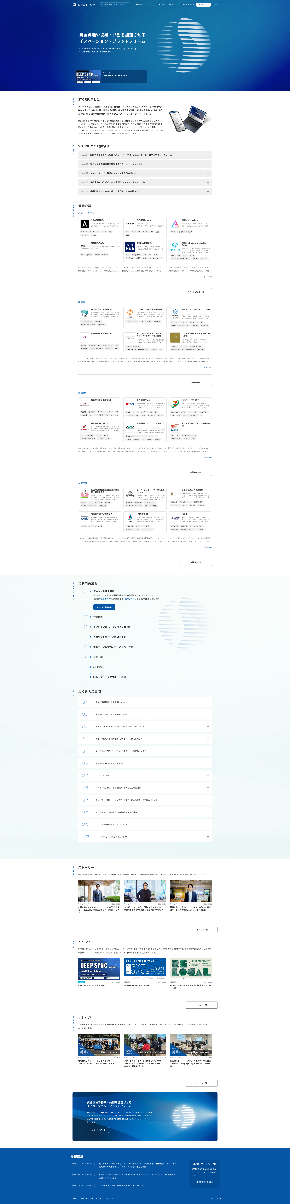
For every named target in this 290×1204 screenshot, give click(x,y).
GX (156, 412)
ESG (179, 256)
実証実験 (83, 345)
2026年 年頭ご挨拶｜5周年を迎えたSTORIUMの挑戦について (125, 1185)
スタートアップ (86, 212)
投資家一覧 (196, 382)
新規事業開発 (89, 435)
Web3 (128, 412)
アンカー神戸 (83, 541)
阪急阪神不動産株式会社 (101, 333)
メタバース (201, 349)
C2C (127, 235)
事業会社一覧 (196, 472)
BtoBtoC (84, 232)
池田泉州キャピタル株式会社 (174, 358)
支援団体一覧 (196, 562)
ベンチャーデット (86, 321)
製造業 (99, 435)
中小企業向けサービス (139, 255)
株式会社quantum (129, 451)
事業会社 (82, 393)
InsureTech (175, 412)
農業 (82, 255)
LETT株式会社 (143, 514)
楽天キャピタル (105, 361)
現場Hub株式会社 (144, 242)
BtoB (134, 232)
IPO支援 (200, 529)
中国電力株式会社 (85, 448)
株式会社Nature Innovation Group (194, 243)
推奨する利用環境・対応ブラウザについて (106, 763)
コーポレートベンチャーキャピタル (137, 349)
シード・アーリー (131, 321)
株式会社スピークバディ (154, 271)
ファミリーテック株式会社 (188, 271)
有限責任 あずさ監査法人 (101, 514)
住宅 (144, 258)
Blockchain (130, 415)
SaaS (155, 255)
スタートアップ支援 (96, 348)
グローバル (109, 348)
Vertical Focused (195, 346)
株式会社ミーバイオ (188, 267)
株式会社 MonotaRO (100, 423)
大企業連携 (194, 325)
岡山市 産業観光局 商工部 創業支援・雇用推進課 (105, 490)
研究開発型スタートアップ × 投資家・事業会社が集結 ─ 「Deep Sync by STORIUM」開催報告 (190, 1063)
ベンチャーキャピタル (133, 346)
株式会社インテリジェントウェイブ (151, 424)
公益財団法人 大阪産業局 (192, 489)
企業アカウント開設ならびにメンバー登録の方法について (113, 726)
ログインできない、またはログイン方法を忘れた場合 (111, 787)
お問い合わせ (131, 598)
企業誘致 (92, 345)
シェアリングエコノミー (190, 415)
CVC (116, 348)
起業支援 (83, 503)
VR (138, 412)
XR (137, 415)
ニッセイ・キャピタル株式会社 (150, 309)
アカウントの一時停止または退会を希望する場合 (109, 812)
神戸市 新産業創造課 (123, 541)
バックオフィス (153, 258)
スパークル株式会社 (85, 358)
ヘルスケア (84, 235)
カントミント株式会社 (112, 448)
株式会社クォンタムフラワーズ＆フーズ (108, 267)
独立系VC (157, 321)
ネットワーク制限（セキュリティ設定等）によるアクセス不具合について (119, 800)
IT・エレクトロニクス (189, 435)
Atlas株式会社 (97, 219)
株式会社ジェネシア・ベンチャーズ (196, 310)
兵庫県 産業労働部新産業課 (141, 538)
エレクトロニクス (189, 438)
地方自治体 (102, 506)
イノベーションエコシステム (180, 259)
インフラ (195, 259)
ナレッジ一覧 (201, 1083)
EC (152, 232)
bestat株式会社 (171, 271)
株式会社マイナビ (194, 448)
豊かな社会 (193, 322)
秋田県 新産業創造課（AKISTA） (101, 541)
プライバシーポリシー (86, 1198)
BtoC (104, 232)
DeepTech (96, 232)
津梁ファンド (191, 358)
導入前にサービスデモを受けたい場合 (105, 714)
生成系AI (157, 439)
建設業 (138, 258)
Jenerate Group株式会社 (163, 538)
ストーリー (152, 5)
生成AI (143, 415)
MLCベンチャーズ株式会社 (88, 361)
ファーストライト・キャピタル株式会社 (196, 334)
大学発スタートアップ (185, 232)
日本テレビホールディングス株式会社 (186, 451)
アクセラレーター (150, 503)
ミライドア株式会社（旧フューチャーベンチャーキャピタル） (135, 361)
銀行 (178, 415)
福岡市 (184, 514)
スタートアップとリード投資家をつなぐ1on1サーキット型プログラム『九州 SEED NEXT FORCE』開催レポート (143, 1063)
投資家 (81, 302)
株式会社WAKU (97, 242)
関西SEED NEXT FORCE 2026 (137, 985)
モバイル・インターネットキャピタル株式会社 (112, 358)
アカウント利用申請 (187, 5)
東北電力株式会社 (158, 448)
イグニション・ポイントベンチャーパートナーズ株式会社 (149, 334)
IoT (144, 439)
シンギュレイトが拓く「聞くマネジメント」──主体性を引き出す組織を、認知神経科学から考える (145, 910)
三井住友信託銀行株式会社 (176, 448)
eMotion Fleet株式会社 (102, 271)
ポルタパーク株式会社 (132, 267)
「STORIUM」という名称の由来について (106, 836)
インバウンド (192, 412)
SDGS (185, 256)
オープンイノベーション (179, 322)
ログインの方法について (99, 775)
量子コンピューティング (155, 415)
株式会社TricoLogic (190, 219)
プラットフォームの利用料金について (105, 824)
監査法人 (83, 526)
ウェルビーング (176, 438)
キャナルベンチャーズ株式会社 (189, 361)
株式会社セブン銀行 (190, 400)
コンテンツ (183, 346)
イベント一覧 (201, 1005)
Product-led (175, 349)
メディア (174, 346)
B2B (178, 435)
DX (139, 232)
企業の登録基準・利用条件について (104, 702)
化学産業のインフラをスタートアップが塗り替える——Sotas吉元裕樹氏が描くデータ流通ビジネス (99, 910)
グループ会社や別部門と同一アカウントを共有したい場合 (113, 738)
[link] (111, 76)
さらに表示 (208, 277)
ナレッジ (162, 5)
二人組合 (154, 349)
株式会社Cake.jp (144, 219)
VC (161, 349)
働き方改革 (129, 258)
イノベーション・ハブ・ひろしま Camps (151, 490)
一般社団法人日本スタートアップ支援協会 (147, 358)
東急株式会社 (98, 448)
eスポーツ (144, 412)
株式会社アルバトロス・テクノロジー (156, 267)
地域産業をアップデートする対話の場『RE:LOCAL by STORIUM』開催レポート (96, 1062)
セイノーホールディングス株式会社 (196, 424)
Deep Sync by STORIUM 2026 (115, 75)
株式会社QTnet (204, 358)
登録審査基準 (104, 598)
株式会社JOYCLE (203, 267)
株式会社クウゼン (85, 267)
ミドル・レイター (146, 321)
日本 (201, 322)
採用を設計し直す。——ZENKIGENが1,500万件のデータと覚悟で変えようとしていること (190, 908)
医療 (110, 232)
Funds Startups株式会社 (102, 309)
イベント (171, 5)
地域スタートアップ (101, 255)
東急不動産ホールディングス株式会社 (136, 448)
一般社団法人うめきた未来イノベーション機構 (191, 538)
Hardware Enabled (188, 349)
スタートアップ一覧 (195, 291)
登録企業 (139, 5)
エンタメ (146, 232)
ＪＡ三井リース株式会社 (97, 451)
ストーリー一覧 (201, 929)
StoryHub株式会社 (136, 271)
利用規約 (73, 1198)
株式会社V (175, 267)
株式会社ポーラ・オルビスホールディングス (154, 451)
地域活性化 (101, 324)
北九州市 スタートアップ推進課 (199, 541)
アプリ (192, 256)
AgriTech (89, 255)
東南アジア (204, 325)
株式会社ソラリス (85, 271)
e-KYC (183, 412)
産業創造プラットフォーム (179, 325)
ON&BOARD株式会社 (168, 361)
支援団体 (82, 482)
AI (90, 232)
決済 (172, 415)
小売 (157, 232)
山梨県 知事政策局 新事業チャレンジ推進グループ (151, 541)
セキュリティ (203, 412)
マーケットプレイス (104, 439)
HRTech (93, 235)
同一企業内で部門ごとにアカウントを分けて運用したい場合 (114, 751)
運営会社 (99, 1198)
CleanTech (204, 259)
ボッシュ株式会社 (114, 451)
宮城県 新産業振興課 (178, 541)
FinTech (128, 439)
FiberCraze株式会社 (120, 271)
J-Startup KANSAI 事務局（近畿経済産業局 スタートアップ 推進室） (104, 538)
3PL (172, 435)
